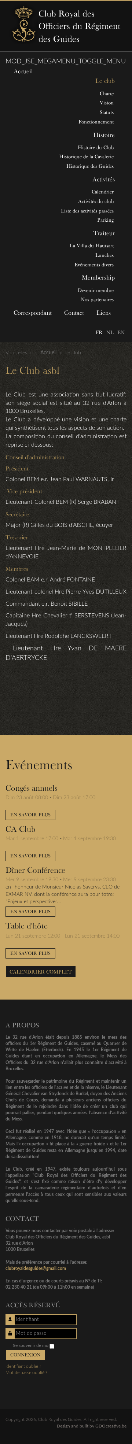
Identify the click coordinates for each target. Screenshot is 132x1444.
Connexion (25, 1355)
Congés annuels (32, 787)
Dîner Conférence (35, 869)
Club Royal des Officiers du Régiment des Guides (79, 26)
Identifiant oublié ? (23, 1366)
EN (121, 332)
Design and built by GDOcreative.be (91, 1426)
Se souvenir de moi (31, 1345)
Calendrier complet (41, 972)
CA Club (20, 828)
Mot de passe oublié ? (26, 1372)
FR (99, 332)
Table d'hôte (27, 925)
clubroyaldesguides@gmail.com (36, 1268)
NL (110, 332)
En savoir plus (30, 814)
